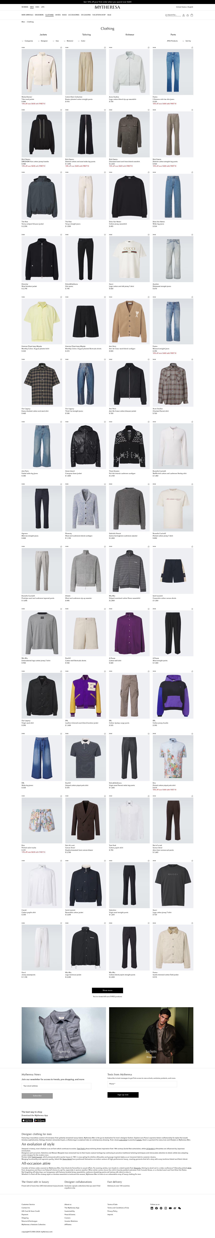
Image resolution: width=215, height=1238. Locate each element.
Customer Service (28, 1204)
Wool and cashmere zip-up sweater (78, 598)
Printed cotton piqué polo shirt (164, 785)
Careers (67, 1218)
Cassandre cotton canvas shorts (164, 598)
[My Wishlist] (187, 15)
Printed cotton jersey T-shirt (163, 536)
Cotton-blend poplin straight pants (122, 975)
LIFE (42, 7)
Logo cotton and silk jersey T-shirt (121, 286)
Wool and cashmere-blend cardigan (78, 536)
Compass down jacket (73, 473)
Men (32, 7)
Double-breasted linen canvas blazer (79, 850)
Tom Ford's (81, 1149)
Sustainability (70, 1211)
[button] (166, 15)
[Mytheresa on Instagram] (165, 1208)
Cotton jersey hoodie (160, 723)
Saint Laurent (37, 1157)
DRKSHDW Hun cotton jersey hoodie (35, 161)
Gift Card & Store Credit (31, 1211)
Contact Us (26, 1208)
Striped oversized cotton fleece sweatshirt (124, 598)
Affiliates (68, 1224)
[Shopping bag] (191, 15)
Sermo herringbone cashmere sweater (123, 536)
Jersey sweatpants (28, 975)
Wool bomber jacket (29, 286)
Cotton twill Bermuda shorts (75, 660)
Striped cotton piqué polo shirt (76, 785)
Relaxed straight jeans (161, 349)
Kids (37, 7)
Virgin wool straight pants (118, 912)
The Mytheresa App (72, 1208)
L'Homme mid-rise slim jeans (163, 99)
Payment (25, 1214)
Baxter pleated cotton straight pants (78, 99)
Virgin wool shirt (28, 723)
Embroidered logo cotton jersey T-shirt (36, 660)
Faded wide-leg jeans (30, 473)
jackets (139, 1140)
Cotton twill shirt (115, 660)
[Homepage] (107, 7)
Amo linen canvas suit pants (163, 850)
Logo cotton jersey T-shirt (162, 912)
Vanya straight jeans (72, 224)
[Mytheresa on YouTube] (170, 1208)
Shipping (25, 1218)
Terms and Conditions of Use (118, 1208)
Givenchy (137, 1168)
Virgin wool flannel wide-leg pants (122, 785)
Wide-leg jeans (158, 224)
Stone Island (67, 1159)
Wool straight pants (160, 660)
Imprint (110, 1214)
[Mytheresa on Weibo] (174, 1208)
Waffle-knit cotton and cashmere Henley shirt (170, 473)
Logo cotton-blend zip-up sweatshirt (122, 99)
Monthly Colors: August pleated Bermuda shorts (83, 349)
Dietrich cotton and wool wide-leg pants (80, 161)
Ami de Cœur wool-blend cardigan (122, 349)
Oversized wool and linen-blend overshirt (124, 161)
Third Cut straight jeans (74, 411)
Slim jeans (69, 286)
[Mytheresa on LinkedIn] (151, 1208)
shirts (189, 1168)
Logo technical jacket (73, 975)
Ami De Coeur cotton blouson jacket (122, 411)
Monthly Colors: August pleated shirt (35, 349)
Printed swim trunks (29, 848)
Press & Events (70, 1214)
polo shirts (123, 1140)
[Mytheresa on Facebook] (156, 1208)
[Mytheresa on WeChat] (179, 1208)
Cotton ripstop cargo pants (119, 723)
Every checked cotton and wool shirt (35, 411)
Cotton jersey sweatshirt (118, 224)
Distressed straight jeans (162, 286)
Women (25, 7)
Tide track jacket (28, 99)
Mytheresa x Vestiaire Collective (33, 1224)
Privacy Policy (112, 1211)
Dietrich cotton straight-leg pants (165, 161)
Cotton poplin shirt (116, 848)
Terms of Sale (113, 1204)
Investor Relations (71, 1221)
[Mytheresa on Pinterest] (161, 1208)
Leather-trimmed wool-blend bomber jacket (81, 723)
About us (68, 1204)
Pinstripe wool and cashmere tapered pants (38, 598)
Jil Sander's (150, 1149)
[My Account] (183, 15)
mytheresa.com (47, 1232)
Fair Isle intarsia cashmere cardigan (122, 473)
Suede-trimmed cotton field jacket (166, 975)
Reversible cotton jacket (74, 912)
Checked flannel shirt (161, 411)
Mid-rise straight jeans (30, 536)
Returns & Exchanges (29, 1221)
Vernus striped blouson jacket (33, 224)
